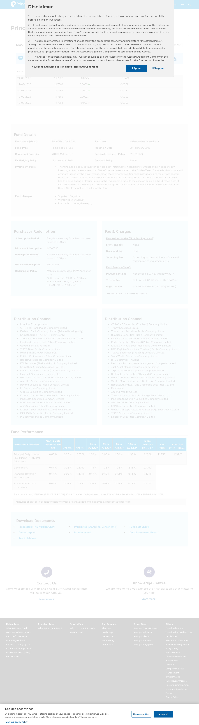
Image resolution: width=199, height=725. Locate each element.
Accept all (163, 714)
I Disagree (158, 68)
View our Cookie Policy (17, 721)
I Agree (136, 68)
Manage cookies (141, 714)
